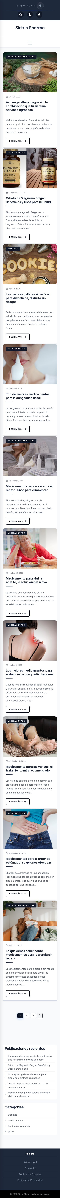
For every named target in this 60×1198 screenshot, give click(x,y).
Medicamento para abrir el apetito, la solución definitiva (26, 580)
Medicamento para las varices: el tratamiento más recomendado (29, 768)
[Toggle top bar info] (40, 5)
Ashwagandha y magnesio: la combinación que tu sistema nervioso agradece (27, 106)
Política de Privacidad (30, 1180)
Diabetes (13, 249)
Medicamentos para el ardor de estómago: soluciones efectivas (29, 860)
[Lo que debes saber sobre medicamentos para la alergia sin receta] (30, 921)
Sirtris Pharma (30, 27)
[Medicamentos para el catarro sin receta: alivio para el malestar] (30, 456)
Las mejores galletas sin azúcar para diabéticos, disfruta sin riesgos (28, 298)
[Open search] (21, 14)
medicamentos (16, 153)
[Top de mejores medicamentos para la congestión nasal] (30, 364)
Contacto (30, 1168)
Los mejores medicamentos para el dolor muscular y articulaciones (29, 672)
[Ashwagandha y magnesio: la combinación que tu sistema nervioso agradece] (30, 72)
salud (11, 1131)
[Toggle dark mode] (30, 14)
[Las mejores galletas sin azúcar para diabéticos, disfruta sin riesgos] (30, 264)
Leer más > (16, 141)
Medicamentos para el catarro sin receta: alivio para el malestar (29, 488)
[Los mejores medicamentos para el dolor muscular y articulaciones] (30, 640)
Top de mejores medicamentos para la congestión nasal (28, 396)
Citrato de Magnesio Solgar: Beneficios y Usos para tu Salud (28, 200)
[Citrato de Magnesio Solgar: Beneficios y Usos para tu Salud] (30, 168)
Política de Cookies (30, 1174)
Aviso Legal (30, 1162)
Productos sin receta (21, 57)
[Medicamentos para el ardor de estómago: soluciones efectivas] (30, 829)
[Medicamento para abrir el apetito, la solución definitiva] (30, 548)
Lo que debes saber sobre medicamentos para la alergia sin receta (29, 954)
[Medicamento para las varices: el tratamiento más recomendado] (30, 736)
